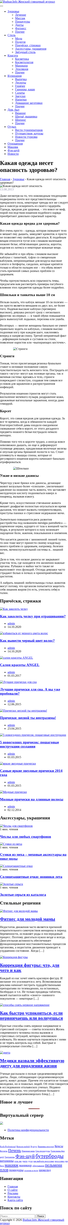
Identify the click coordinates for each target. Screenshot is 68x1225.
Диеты (19, 25)
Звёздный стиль (25, 52)
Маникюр (21, 65)
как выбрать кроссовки (43, 1161)
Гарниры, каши (25, 89)
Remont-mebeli (23, 1147)
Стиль (11, 35)
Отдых (12, 126)
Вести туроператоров (29, 130)
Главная (13, 1186)
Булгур (34, 1147)
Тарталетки (10, 1157)
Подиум (20, 42)
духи (30, 1161)
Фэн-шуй (13, 150)
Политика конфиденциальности (28, 1130)
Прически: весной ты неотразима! (28, 718)
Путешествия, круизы (29, 133)
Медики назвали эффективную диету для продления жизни (32, 1063)
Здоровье (13, 11)
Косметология (24, 62)
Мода (18, 38)
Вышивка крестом (46, 1147)
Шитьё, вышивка (26, 116)
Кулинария (15, 75)
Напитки (21, 99)
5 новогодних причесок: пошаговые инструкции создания (29, 744)
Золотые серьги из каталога (23, 895)
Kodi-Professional (8, 1147)
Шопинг (20, 119)
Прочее (20, 31)
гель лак (18, 1161)
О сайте (13, 1189)
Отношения (15, 143)
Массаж (20, 18)
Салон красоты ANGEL (19, 665)
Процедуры (22, 21)
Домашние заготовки (28, 103)
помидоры (16, 1170)
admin (11, 623)
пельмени (53, 1165)
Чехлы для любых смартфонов (25, 837)
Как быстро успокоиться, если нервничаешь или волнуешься (31, 1015)
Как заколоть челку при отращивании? (33, 616)
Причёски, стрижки (28, 45)
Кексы (59, 1146)
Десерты (20, 82)
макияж (11, 1165)
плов (4, 1170)
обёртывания (38, 1166)
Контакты (14, 1196)
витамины (7, 1161)
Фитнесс (20, 28)
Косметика (22, 58)
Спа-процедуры (43, 1151)
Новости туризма (26, 136)
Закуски (20, 96)
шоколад (45, 1170)
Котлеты (3, 1151)
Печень (14, 1150)
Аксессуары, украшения (30, 48)
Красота (13, 55)
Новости (13, 153)
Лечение (20, 14)
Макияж (13, 147)
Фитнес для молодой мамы (27, 919)
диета (24, 1161)
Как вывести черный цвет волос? (27, 641)
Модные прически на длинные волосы (31, 799)
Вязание (20, 113)
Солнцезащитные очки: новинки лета (31, 877)
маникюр (25, 1165)
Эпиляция (21, 69)
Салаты (20, 92)
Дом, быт (13, 109)
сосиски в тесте (31, 1170)
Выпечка (21, 79)
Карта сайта (15, 1200)
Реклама (13, 1193)
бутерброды (49, 1156)
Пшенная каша (28, 1151)
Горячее (20, 86)
